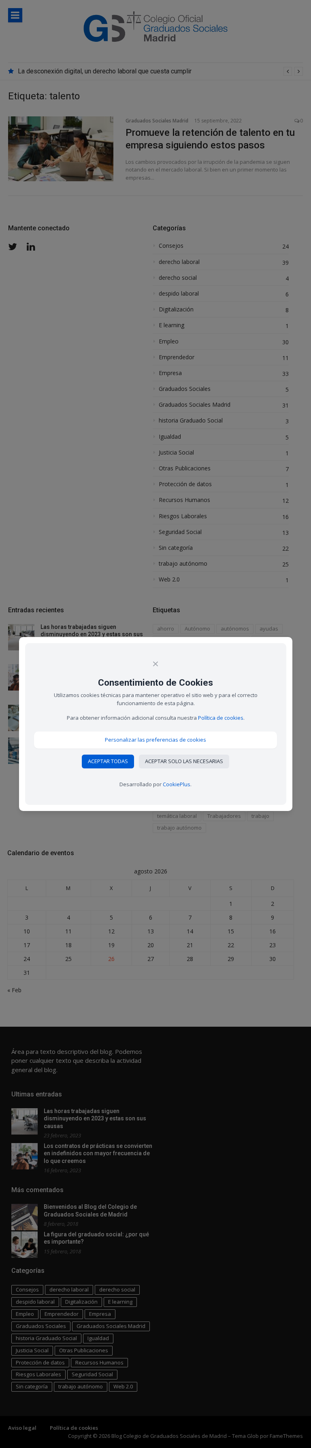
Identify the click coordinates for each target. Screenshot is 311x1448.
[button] (155, 740)
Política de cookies (220, 717)
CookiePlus (176, 784)
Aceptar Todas (108, 761)
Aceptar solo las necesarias (184, 761)
